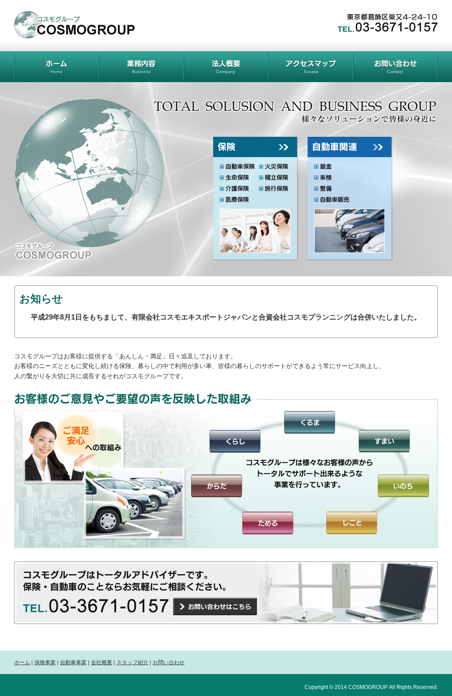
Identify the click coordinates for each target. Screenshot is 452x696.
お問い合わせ (169, 662)
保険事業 (45, 662)
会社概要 (101, 662)
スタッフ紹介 (132, 662)
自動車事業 (73, 662)
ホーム (22, 662)
